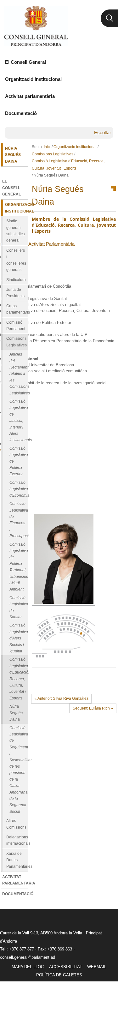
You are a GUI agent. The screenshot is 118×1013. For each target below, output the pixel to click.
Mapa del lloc (28, 966)
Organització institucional (75, 147)
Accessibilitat (65, 966)
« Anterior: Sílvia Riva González (61, 698)
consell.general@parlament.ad (27, 957)
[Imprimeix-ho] (91, 678)
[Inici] (36, 26)
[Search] (109, 18)
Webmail (96, 966)
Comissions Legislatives (52, 154)
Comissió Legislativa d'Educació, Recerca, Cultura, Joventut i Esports (68, 165)
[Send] (109, 678)
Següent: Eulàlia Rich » (93, 708)
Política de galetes (59, 975)
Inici (47, 147)
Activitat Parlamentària (51, 244)
